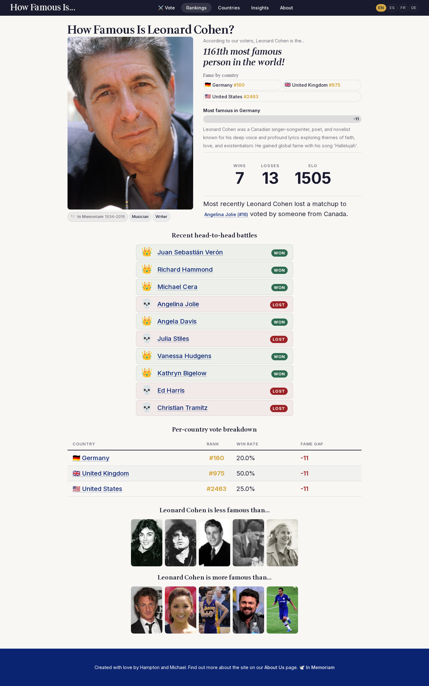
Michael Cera (177, 287)
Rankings (196, 7)
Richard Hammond (185, 269)
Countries (229, 7)
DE (414, 7)
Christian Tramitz (182, 407)
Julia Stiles (173, 338)
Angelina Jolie (178, 304)
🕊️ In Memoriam (316, 667)
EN (381, 7)
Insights (260, 7)
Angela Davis (177, 321)
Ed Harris (171, 390)
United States (97, 489)
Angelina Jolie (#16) (226, 214)
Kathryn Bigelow (182, 373)
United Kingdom (101, 473)
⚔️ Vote (166, 7)
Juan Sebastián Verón (190, 252)
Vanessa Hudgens (184, 356)
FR (403, 7)
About (286, 7)
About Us (274, 667)
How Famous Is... (42, 7)
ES (392, 7)
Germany (91, 458)
